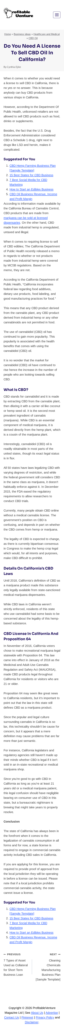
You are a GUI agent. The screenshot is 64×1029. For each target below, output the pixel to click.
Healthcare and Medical (46, 34)
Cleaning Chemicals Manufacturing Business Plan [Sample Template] (48, 967)
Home (7, 34)
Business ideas (22, 34)
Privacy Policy (45, 1017)
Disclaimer (31, 1022)
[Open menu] (56, 15)
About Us (37, 1012)
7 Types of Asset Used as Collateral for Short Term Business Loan (16, 964)
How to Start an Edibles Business (31, 189)
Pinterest (27, 1017)
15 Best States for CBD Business (31, 175)
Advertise (52, 1012)
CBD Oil (33, 38)
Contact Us (11, 1017)
